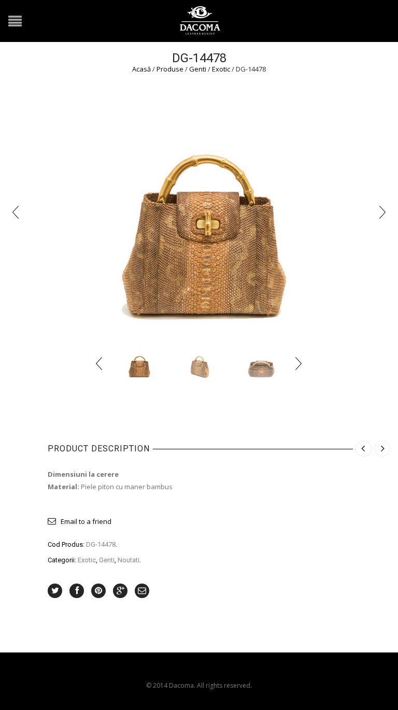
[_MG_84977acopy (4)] (199, 211)
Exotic (221, 69)
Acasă (141, 69)
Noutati (128, 560)
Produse (170, 69)
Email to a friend (86, 521)
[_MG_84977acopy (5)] (199, 363)
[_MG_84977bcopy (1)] (260, 363)
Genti (197, 69)
